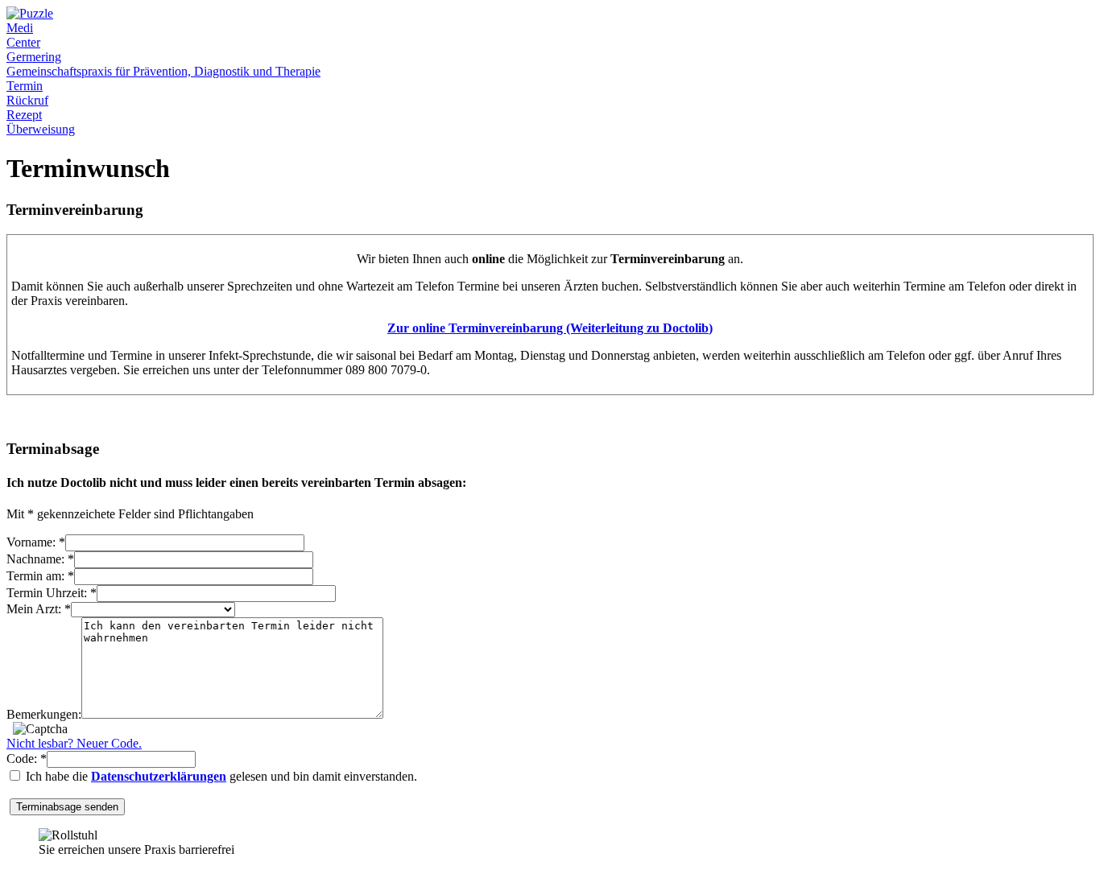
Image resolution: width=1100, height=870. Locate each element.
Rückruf (27, 100)
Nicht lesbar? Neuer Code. (74, 743)
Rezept (24, 115)
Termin (24, 86)
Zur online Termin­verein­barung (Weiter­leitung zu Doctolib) (550, 328)
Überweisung (40, 129)
